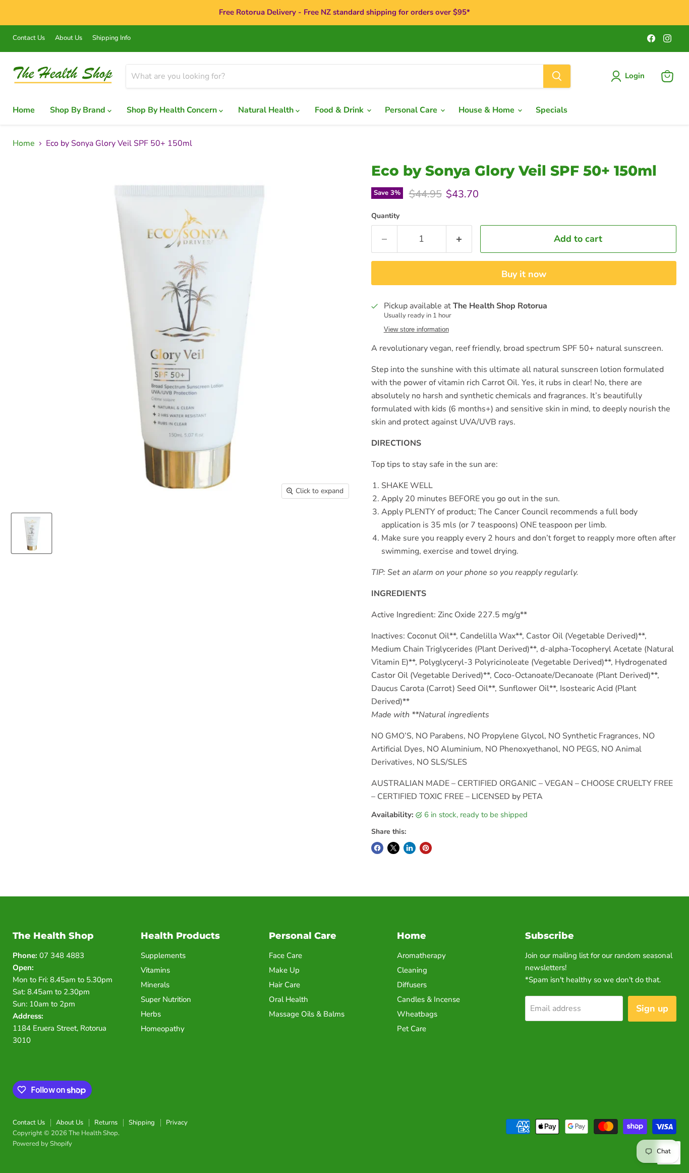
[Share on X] (393, 848)
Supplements (163, 955)
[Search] (556, 76)
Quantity (385, 216)
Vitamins (155, 970)
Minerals (155, 985)
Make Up (284, 970)
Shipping (142, 1122)
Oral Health (288, 999)
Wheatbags (417, 1014)
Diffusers (412, 985)
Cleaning (412, 970)
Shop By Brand (78, 110)
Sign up (652, 1008)
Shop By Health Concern (173, 110)
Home (24, 110)
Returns (106, 1122)
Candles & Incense (428, 999)
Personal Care (412, 110)
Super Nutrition (166, 999)
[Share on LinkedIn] (410, 848)
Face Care (285, 955)
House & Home (487, 110)
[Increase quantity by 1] (459, 239)
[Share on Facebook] (377, 848)
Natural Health (267, 110)
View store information (416, 329)
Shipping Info (111, 38)
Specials (551, 110)
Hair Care (284, 985)
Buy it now (523, 274)
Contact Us (29, 38)
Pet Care (411, 1029)
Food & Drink (340, 110)
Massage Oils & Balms (306, 1014)
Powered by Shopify (42, 1143)
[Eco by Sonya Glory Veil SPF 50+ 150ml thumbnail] (31, 533)
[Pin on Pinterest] (426, 848)
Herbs (151, 1014)
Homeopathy (163, 1029)
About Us (68, 38)
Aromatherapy (421, 955)
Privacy (177, 1122)
